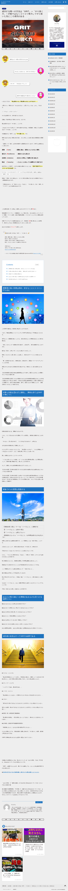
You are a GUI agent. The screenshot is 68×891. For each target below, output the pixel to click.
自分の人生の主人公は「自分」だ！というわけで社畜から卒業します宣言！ (58, 82)
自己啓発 (51, 2)
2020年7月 (52, 104)
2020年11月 (52, 100)
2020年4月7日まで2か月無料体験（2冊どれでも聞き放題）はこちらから (21, 772)
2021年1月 (52, 97)
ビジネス (37, 2)
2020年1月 (52, 117)
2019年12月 (52, 121)
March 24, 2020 (37, 253)
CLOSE (37, 264)
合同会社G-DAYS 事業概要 (56, 58)
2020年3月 (52, 114)
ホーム (24, 2)
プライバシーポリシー (7, 889)
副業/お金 (44, 2)
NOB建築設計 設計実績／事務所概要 (57, 62)
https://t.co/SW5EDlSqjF (10, 249)
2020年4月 (52, 110)
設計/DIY (30, 2)
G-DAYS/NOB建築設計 (5, 2)
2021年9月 (52, 94)
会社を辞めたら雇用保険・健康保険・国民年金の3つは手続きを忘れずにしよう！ (57, 75)
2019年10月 (52, 127)
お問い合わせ (58, 2)
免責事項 (14, 889)
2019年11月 (52, 124)
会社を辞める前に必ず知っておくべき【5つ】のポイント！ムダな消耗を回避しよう (58, 68)
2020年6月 (52, 107)
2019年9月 (52, 131)
